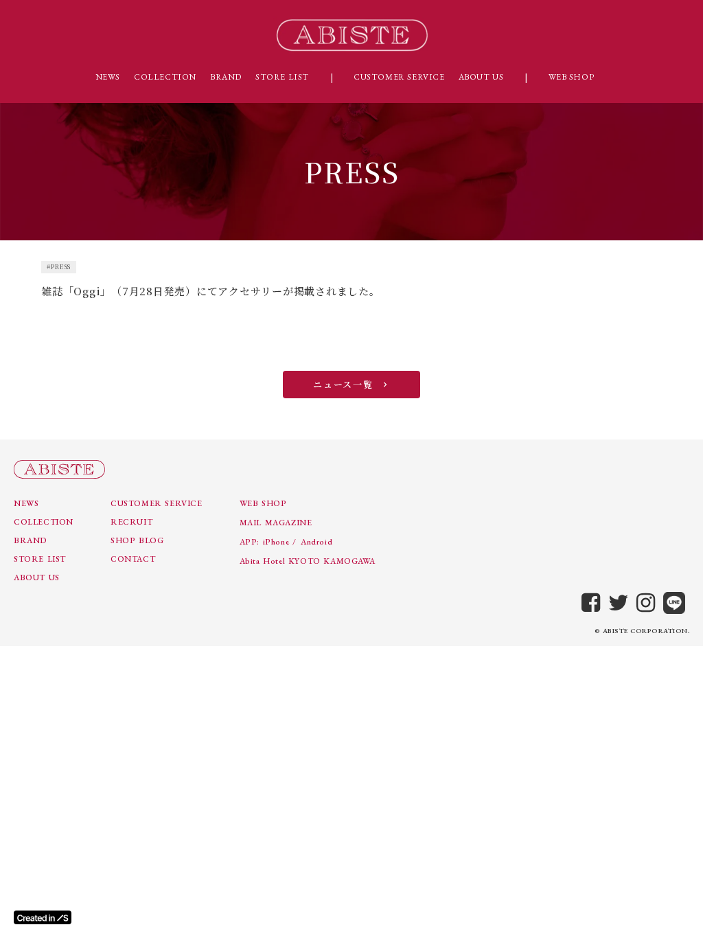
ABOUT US (481, 76)
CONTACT (133, 559)
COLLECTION (165, 76)
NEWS (107, 76)
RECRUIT (131, 522)
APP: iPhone (265, 542)
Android (316, 542)
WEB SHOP (572, 76)
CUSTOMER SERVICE (399, 76)
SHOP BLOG (137, 540)
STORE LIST (282, 76)
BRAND (226, 76)
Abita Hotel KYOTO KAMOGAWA (308, 561)
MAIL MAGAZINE (276, 522)
